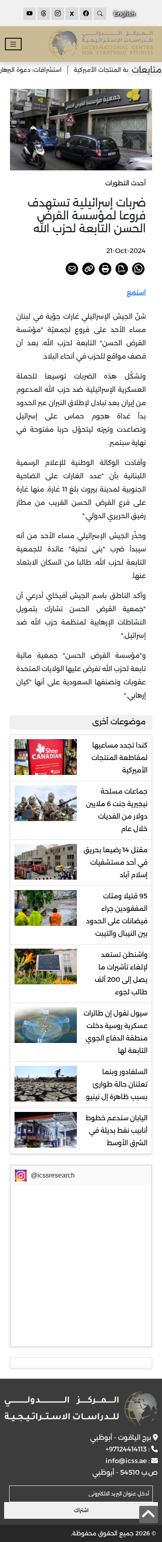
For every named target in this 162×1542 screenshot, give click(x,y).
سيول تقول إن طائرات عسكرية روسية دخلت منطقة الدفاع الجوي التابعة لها (115, 1032)
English (124, 13)
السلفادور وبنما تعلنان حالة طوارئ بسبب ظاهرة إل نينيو (116, 1084)
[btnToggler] (13, 44)
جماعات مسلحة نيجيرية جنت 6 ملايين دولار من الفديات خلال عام (116, 810)
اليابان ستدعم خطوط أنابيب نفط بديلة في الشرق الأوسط (116, 1130)
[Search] (100, 13)
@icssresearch (53, 1175)
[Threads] (43, 13)
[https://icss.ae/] (81, 1408)
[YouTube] (29, 13)
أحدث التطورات (125, 183)
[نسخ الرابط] (88, 269)
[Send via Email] (72, 269)
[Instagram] (58, 13)
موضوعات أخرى (119, 721)
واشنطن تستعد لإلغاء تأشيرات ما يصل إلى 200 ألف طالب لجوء (121, 973)
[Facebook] (86, 13)
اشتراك (81, 1510)
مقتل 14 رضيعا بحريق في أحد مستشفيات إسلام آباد (115, 862)
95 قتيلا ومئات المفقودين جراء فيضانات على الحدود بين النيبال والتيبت (116, 914)
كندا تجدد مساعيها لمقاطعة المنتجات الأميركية (119, 757)
